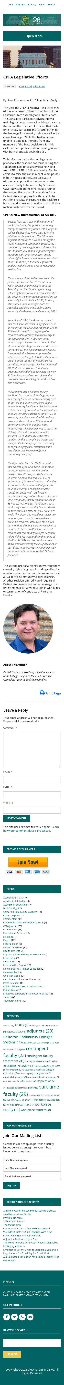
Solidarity (46, 1095)
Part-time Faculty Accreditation (20, 979)
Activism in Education (15, 904)
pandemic (21, 1087)
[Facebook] (6, 1317)
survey (56, 1095)
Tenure (19, 1100)
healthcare (42, 1070)
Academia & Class (13, 897)
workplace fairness (36, 1110)
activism (44, 1025)
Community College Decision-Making (23, 922)
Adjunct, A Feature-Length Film (20, 1239)
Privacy (32, 4)
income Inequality (27, 1073)
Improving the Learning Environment (23, 954)
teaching (9, 1099)
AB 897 (21, 1025)
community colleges (15, 1049)
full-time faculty (15, 1069)
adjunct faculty (16, 1031)
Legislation (9, 961)
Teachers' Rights (12, 1000)
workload (13, 1104)
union (28, 1099)
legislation (44, 1073)
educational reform (44, 1066)
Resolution (34, 1095)
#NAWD (8, 1025)
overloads (8, 1088)
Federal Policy (10, 943)
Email (7, 787)
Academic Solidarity (14, 901)
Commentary (10, 918)
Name (7, 771)
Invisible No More (13, 1217)
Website (8, 802)
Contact (20, 4)
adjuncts (40, 1031)
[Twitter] (14, 1317)
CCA (33, 1043)
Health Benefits (11, 950)
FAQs (42, 4)
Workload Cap (26, 1105)
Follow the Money (12, 947)
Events (7, 940)
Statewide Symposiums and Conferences (25, 993)
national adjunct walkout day (44, 1077)
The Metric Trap (12, 1224)
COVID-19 (27, 1065)
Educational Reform (14, 933)
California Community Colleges (20, 911)
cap (26, 1042)
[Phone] (22, 1317)
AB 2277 (33, 1025)
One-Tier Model (12, 975)
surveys (7, 997)
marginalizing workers (15, 1077)
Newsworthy (10, 972)
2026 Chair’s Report (14, 1221)
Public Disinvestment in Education (22, 986)
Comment (10, 727)
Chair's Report (11, 915)
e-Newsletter (10, 929)
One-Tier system (26, 1081)
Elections (8, 936)
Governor (30, 1070)
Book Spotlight (11, 908)
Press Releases (11, 982)
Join (11, 4)
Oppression (46, 1081)
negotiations (9, 1081)
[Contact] (30, 1317)
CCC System (43, 1043)
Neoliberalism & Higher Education (22, 968)
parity (33, 1087)
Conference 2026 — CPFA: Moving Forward (26, 1228)
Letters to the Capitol (14, 965)
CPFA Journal (25, 86)
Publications (39, 86)
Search (51, 4)
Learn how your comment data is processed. (31, 828)
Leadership (9, 958)
